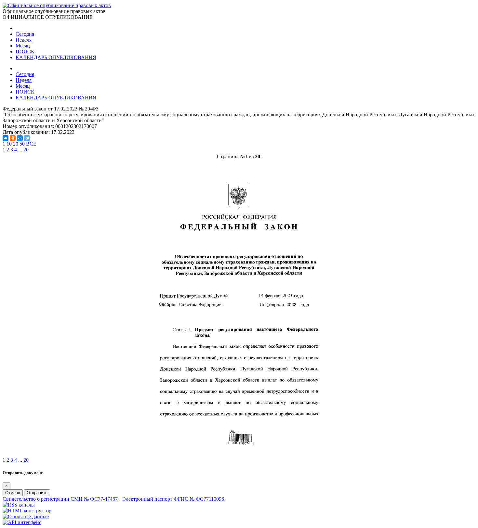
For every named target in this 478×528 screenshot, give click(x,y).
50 (22, 144)
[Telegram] (27, 138)
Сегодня (25, 34)
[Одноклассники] (13, 138)
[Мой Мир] (20, 138)
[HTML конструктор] (27, 510)
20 (15, 144)
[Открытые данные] (26, 516)
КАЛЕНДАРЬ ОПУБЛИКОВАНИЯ (56, 57)
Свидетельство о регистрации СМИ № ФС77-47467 (60, 499)
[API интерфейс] (22, 522)
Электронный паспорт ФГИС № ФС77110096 (173, 499)
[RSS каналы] (19, 505)
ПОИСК (25, 51)
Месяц (23, 45)
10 (9, 144)
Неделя (24, 40)
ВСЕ (31, 144)
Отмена (12, 492)
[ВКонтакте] (5, 138)
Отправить (37, 492)
